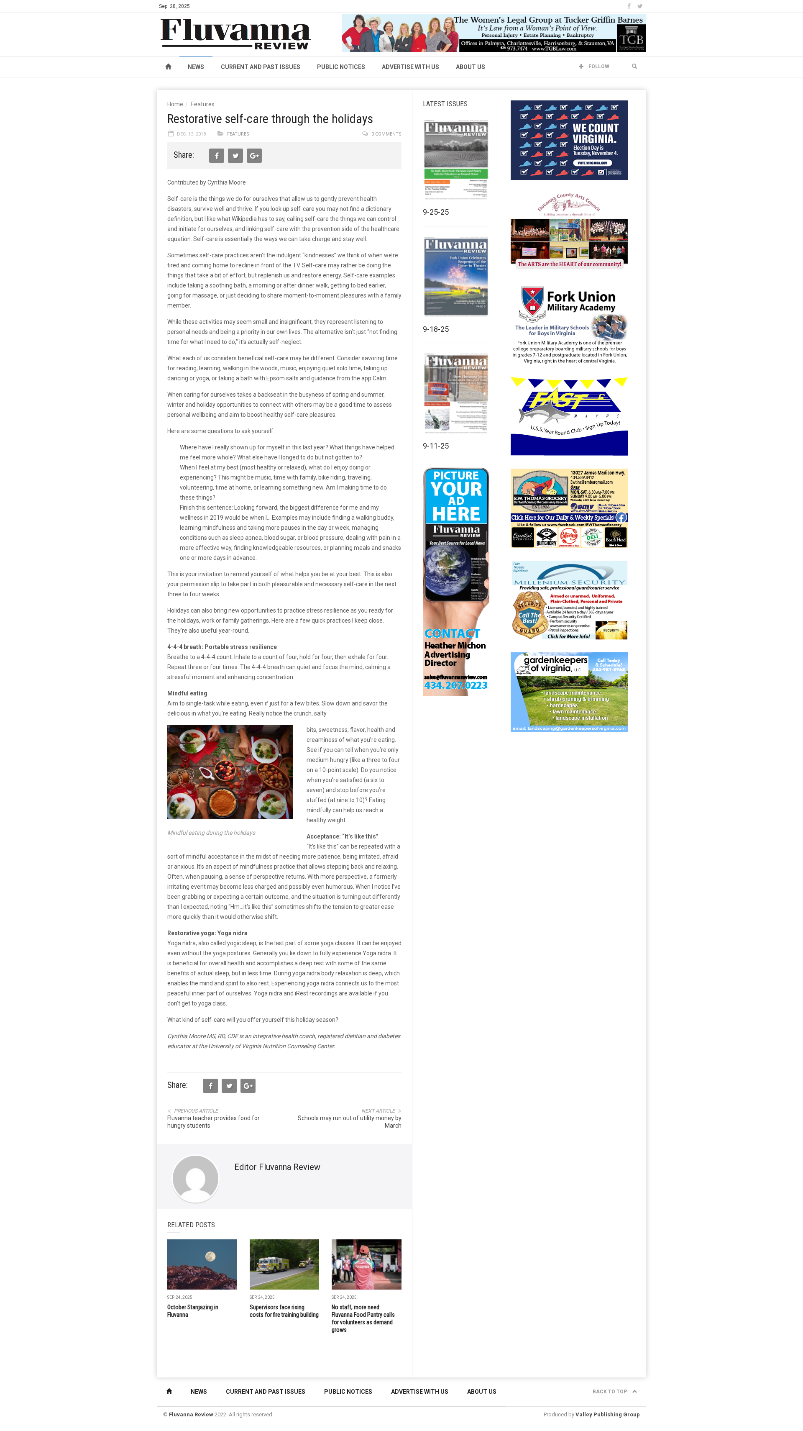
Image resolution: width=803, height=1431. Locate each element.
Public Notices (341, 67)
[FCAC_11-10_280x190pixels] (569, 231)
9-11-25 (436, 445)
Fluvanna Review (191, 1414)
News (196, 67)
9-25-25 (436, 212)
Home (175, 104)
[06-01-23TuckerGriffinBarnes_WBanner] (494, 32)
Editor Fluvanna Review (277, 1167)
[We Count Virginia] (569, 139)
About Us (470, 67)
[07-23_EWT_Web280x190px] (569, 508)
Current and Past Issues (260, 67)
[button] (634, 66)
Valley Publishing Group (607, 1414)
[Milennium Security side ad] (569, 599)
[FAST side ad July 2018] (569, 416)
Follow (598, 66)
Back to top (610, 1392)
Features (203, 104)
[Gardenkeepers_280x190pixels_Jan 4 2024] (569, 691)
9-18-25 (436, 329)
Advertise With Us (410, 67)
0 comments (386, 134)
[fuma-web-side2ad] (570, 324)
